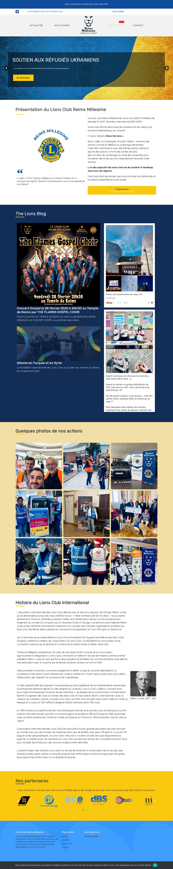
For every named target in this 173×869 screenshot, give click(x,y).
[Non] (170, 865)
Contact (138, 25)
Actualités (36, 25)
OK (155, 865)
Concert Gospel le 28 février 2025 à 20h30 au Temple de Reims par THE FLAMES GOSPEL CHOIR (57, 310)
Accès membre (118, 12)
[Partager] (149, 303)
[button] (18, 801)
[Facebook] (17, 11)
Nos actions (62, 25)
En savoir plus (23, 78)
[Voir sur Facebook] (152, 303)
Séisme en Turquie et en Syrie (39, 363)
